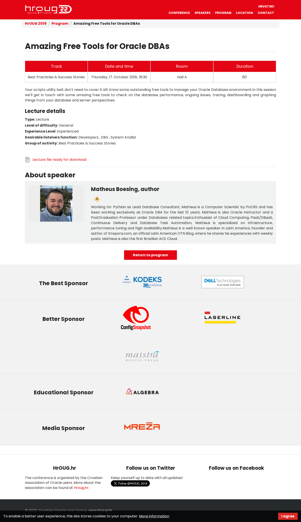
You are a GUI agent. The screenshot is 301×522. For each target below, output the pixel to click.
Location (244, 13)
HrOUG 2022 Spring (48, 9)
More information (154, 516)
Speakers (202, 13)
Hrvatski (266, 6)
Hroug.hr (81, 487)
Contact (266, 13)
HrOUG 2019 (35, 23)
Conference (179, 13)
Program (223, 13)
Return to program (150, 255)
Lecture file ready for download (59, 159)
